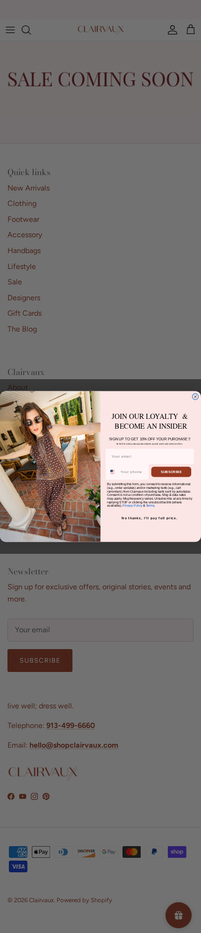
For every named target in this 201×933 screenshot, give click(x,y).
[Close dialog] (195, 397)
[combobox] (113, 472)
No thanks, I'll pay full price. (150, 518)
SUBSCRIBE (171, 472)
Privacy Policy (132, 506)
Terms (150, 506)
